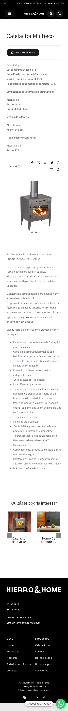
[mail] (43, 697)
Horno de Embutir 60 (48, 540)
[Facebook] (32, 162)
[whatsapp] (37, 697)
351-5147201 (14, 609)
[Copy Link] (58, 169)
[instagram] (24, 697)
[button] (9, 535)
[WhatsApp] (45, 162)
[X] (38, 162)
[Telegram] (51, 162)
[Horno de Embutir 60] (48, 522)
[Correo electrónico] (51, 169)
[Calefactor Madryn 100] (19, 522)
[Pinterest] (58, 162)
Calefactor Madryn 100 (19, 540)
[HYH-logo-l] (34, 13)
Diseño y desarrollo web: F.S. (34, 686)
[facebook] (31, 697)
